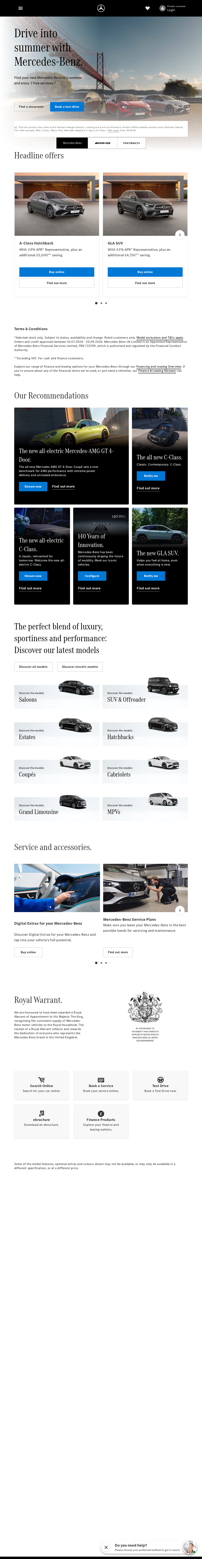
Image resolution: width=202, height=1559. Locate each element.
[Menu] (20, 8)
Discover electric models (80, 667)
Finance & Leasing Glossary (157, 371)
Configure (92, 576)
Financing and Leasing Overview (158, 366)
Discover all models (33, 667)
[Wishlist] (147, 8)
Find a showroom (31, 107)
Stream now (33, 486)
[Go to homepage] (101, 8)
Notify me (151, 476)
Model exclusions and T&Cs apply (160, 337)
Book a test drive (67, 107)
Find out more (63, 486)
